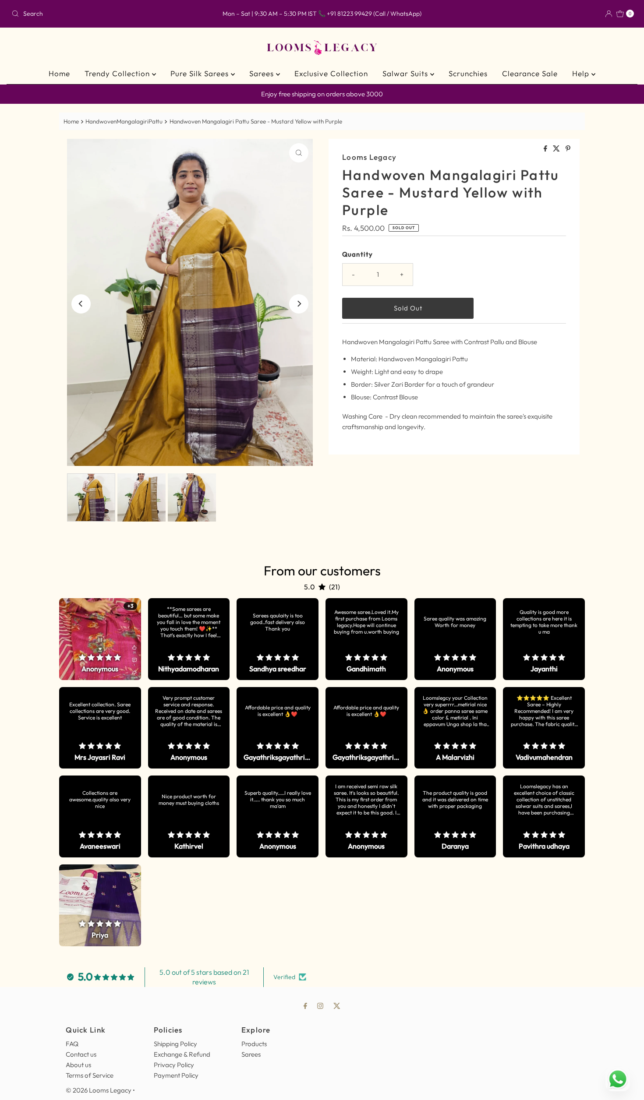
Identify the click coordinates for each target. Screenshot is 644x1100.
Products (254, 1044)
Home (59, 73)
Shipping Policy (175, 1044)
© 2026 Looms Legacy (98, 1090)
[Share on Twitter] (557, 149)
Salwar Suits (406, 73)
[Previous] (81, 304)
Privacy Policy (174, 1065)
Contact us (81, 1054)
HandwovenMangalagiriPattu (124, 121)
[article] (100, 639)
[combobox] (110, 13)
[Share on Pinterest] (568, 149)
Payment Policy (176, 1075)
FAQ (72, 1044)
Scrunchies (468, 73)
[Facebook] (305, 1005)
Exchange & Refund (182, 1054)
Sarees (262, 73)
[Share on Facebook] (546, 149)
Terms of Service (89, 1075)
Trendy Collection (118, 73)
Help (581, 73)
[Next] (298, 304)
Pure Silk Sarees (200, 73)
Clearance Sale (530, 73)
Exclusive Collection (331, 73)
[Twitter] (336, 1005)
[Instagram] (320, 1005)
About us (78, 1065)
